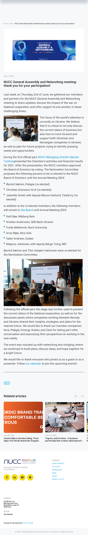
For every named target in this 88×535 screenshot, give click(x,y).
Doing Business (58, 463)
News (54, 473)
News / (12, 24)
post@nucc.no (9, 501)
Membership (57, 470)
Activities (56, 467)
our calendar (33, 363)
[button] (76, 396)
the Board (27, 210)
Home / (6, 24)
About (54, 476)
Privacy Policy (58, 479)
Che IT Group (28, 523)
